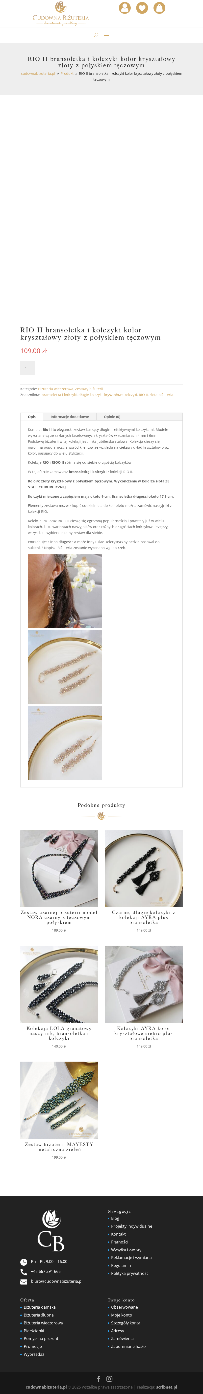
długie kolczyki (90, 394)
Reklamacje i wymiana (131, 1257)
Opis (32, 416)
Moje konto (121, 1315)
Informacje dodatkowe (70, 416)
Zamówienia (122, 1338)
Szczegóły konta (125, 1323)
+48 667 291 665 (46, 1271)
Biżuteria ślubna (39, 1315)
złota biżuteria (161, 394)
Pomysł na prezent (41, 1338)
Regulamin (121, 1265)
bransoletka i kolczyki (59, 394)
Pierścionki (34, 1331)
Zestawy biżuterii (89, 388)
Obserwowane (124, 1307)
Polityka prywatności (130, 1273)
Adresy (117, 1331)
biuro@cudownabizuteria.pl (56, 1281)
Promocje (33, 1346)
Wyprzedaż (34, 1354)
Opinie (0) (112, 416)
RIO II (143, 394)
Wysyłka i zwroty (126, 1250)
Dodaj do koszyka (73, 368)
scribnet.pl (166, 1387)
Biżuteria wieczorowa (55, 388)
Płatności (119, 1242)
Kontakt (118, 1234)
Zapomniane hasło (128, 1346)
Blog (115, 1218)
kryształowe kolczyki (120, 394)
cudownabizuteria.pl (46, 1387)
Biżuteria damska (40, 1307)
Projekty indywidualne (131, 1226)
